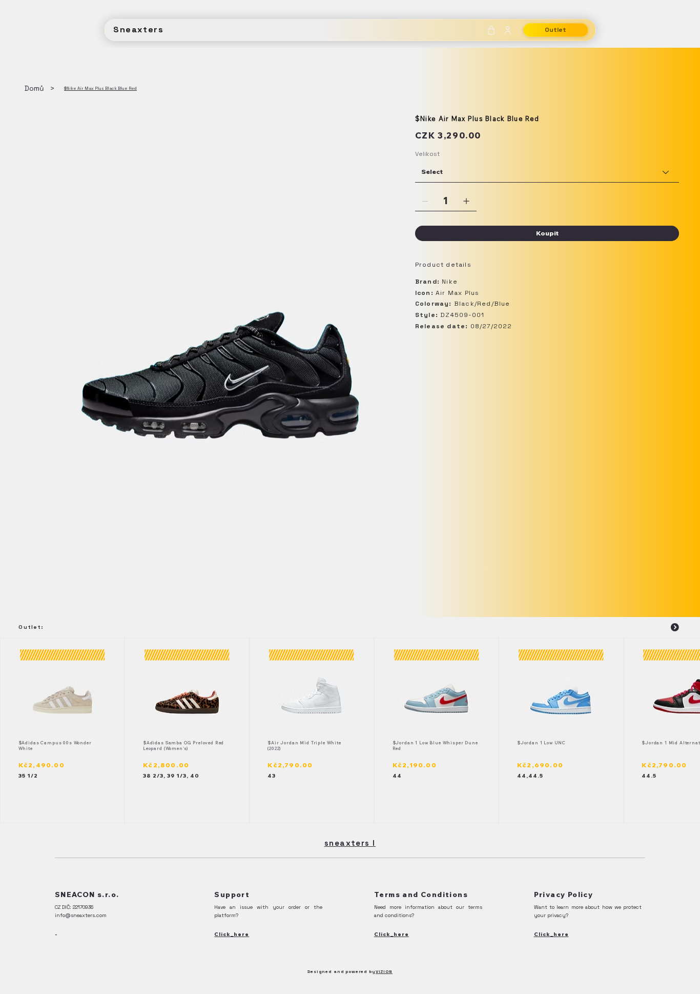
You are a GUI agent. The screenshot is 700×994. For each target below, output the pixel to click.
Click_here (231, 934)
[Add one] (466, 201)
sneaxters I (350, 843)
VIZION (384, 971)
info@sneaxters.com (81, 915)
